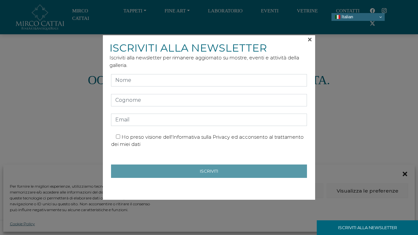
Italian (346, 16)
